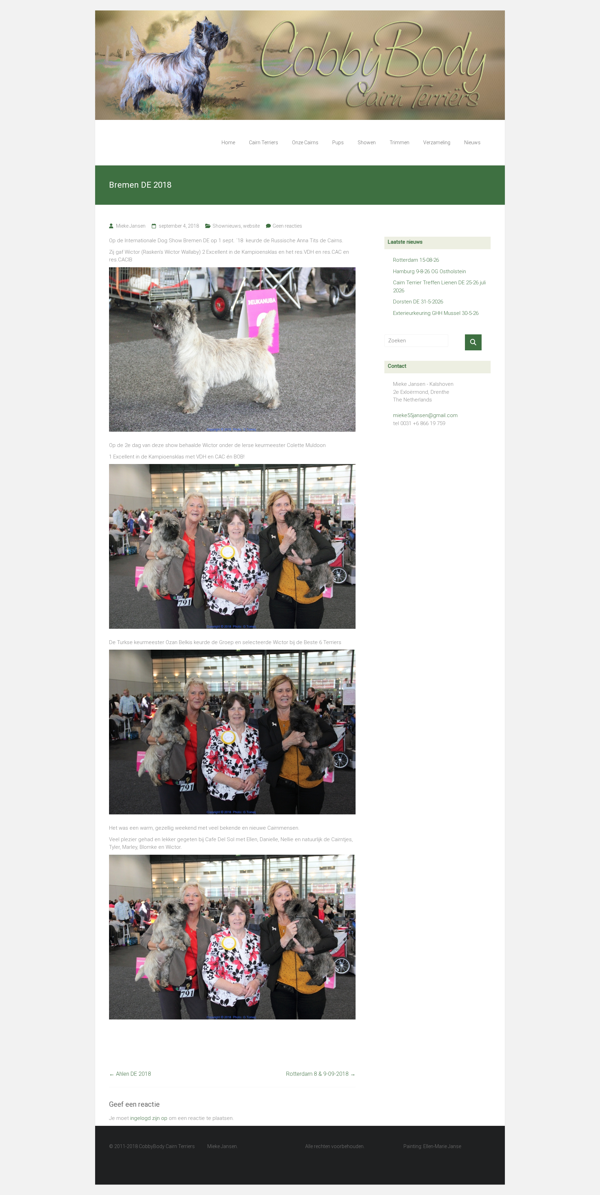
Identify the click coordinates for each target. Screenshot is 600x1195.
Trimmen (399, 142)
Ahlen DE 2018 (130, 1074)
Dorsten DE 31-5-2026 (418, 302)
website (251, 226)
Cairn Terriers (263, 142)
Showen (367, 142)
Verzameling (436, 142)
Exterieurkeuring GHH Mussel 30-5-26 (435, 313)
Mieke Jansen (130, 226)
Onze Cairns (305, 142)
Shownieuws (226, 226)
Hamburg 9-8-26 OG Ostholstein (429, 271)
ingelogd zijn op (148, 1118)
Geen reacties (287, 226)
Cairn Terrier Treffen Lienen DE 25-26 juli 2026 (439, 286)
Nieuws (472, 142)
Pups (338, 142)
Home (228, 142)
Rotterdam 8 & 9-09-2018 (321, 1074)
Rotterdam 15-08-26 (416, 260)
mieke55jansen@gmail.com (425, 415)
